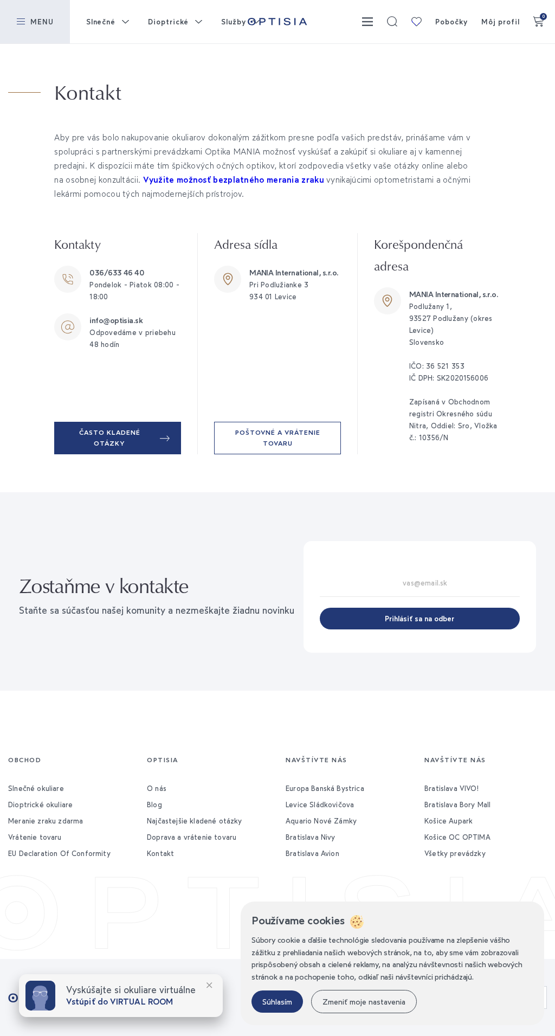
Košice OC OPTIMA (457, 837)
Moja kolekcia (416, 21)
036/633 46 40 (116, 272)
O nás (156, 788)
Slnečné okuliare (36, 788)
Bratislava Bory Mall (457, 804)
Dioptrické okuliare (40, 804)
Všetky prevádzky (455, 853)
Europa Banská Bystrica (325, 788)
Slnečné (100, 21)
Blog (154, 804)
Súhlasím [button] (277, 1001)
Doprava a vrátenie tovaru (191, 837)
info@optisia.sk (116, 320)
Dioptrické (168, 21)
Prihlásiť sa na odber (419, 618)
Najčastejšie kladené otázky (194, 820)
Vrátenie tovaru (35, 837)
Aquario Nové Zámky (321, 820)
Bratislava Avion (312, 853)
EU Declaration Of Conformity (59, 853)
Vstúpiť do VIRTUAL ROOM (119, 1001)
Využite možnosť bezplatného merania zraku (233, 179)
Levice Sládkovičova (320, 804)
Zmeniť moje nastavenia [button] (363, 1001)
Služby (233, 21)
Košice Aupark (448, 820)
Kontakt (160, 853)
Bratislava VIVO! (451, 788)
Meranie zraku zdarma (45, 820)
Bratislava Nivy (310, 837)
